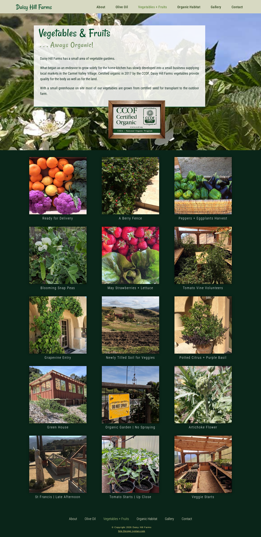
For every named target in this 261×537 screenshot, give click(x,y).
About (73, 519)
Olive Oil (90, 519)
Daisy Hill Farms (34, 7)
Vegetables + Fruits (116, 519)
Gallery (169, 519)
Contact (187, 519)
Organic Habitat (147, 519)
